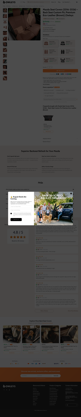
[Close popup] (71, 193)
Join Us (15, 219)
